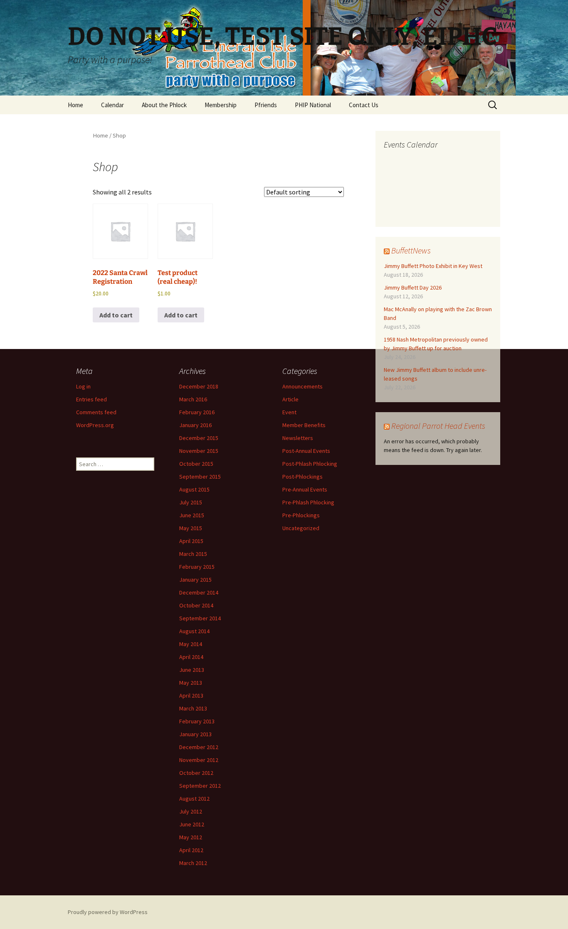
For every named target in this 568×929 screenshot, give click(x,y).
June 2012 (191, 824)
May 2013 (190, 682)
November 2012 (198, 760)
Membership (221, 105)
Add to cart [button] (116, 315)
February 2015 (197, 566)
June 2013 (191, 669)
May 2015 (190, 528)
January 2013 (195, 734)
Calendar (112, 105)
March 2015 (193, 554)
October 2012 (196, 773)
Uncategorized (300, 528)
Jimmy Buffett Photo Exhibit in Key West (433, 266)
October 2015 (196, 463)
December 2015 (198, 438)
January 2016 (195, 425)
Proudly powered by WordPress (108, 912)
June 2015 (191, 515)
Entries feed (91, 399)
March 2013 (193, 708)
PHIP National (313, 105)
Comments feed (96, 412)
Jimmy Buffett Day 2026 (413, 287)
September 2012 (200, 785)
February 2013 (197, 721)
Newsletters (297, 438)
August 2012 (194, 798)
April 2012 (191, 850)
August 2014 (194, 631)
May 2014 (190, 644)
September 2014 (200, 618)
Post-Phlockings (302, 476)
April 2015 (191, 541)
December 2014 (198, 592)
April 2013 (191, 695)
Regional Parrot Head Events (438, 425)
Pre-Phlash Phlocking (308, 502)
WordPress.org (95, 425)
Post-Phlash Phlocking (309, 463)
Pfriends (265, 105)
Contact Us (363, 105)
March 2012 (193, 863)
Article (290, 399)
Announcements (302, 386)
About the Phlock (164, 105)
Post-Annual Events (306, 451)
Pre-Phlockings (301, 515)
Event (289, 412)
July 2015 (190, 502)
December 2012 (198, 747)
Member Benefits (304, 425)
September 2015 (200, 476)
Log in (83, 386)
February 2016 (197, 412)
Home (75, 105)
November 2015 (198, 451)
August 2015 (194, 489)
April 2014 (191, 657)
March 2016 (193, 399)
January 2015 (195, 579)
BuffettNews (411, 250)
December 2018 (198, 386)
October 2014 (196, 605)
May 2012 (190, 837)
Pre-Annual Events (304, 489)
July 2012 (190, 811)
